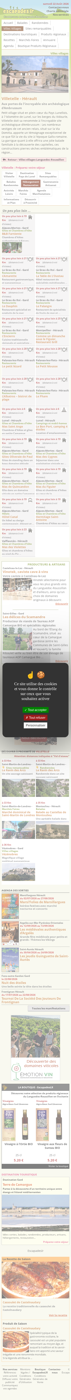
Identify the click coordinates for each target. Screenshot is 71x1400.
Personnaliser (35, 725)
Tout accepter (37, 710)
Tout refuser (36, 717)
